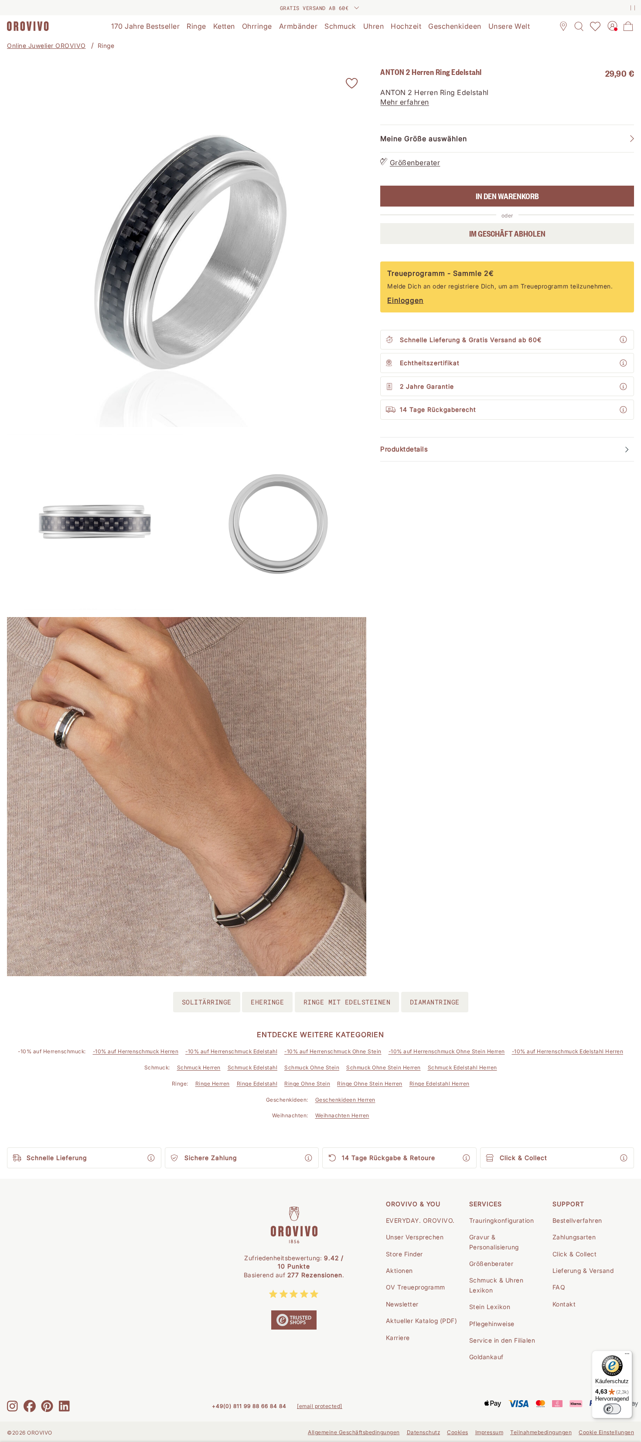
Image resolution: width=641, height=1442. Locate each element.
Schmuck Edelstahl (253, 1067)
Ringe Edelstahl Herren (439, 1083)
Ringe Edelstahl (257, 1083)
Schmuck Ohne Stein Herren (383, 1067)
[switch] (612, 1409)
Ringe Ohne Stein (307, 1083)
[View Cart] (628, 26)
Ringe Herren (212, 1083)
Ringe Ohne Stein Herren (369, 1083)
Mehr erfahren (404, 102)
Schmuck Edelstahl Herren (462, 1067)
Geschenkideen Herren (345, 1099)
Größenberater (415, 163)
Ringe (106, 45)
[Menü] (627, 1355)
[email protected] (319, 1406)
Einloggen (405, 300)
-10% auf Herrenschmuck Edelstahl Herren (568, 1051)
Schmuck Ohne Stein (311, 1067)
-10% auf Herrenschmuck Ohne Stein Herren (447, 1051)
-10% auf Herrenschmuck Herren (136, 1051)
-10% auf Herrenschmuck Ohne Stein (333, 1051)
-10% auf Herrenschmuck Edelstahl (231, 1051)
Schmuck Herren (199, 1067)
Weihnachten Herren (342, 1115)
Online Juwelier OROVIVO (46, 45)
